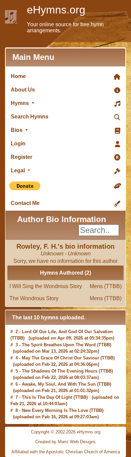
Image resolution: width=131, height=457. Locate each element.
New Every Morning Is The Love (55, 410)
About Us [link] (23, 90)
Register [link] (21, 157)
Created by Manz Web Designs (65, 441)
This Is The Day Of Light (47, 397)
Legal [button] (18, 170)
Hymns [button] (20, 103)
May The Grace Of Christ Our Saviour (60, 357)
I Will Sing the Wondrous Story (65, 286)
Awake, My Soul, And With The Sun (59, 384)
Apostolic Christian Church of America (83, 451)
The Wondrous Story (65, 298)
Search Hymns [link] (29, 116)
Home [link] (18, 76)
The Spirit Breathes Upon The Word (59, 344)
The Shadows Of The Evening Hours (59, 371)
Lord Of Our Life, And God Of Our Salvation (67, 331)
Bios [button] (17, 130)
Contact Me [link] (25, 203)
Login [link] (18, 143)
